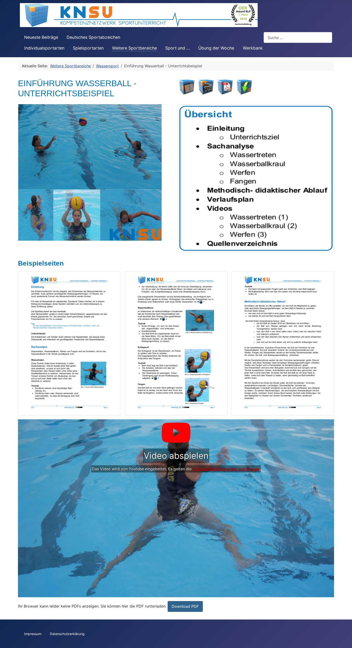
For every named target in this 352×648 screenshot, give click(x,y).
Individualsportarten (44, 48)
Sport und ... (177, 48)
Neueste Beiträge (41, 37)
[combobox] (298, 37)
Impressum (32, 634)
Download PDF (185, 606)
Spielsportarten (88, 48)
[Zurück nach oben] (343, 639)
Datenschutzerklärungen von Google (226, 468)
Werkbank (253, 48)
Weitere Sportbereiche (134, 48)
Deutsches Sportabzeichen (93, 37)
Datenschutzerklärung (67, 634)
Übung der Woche (216, 48)
